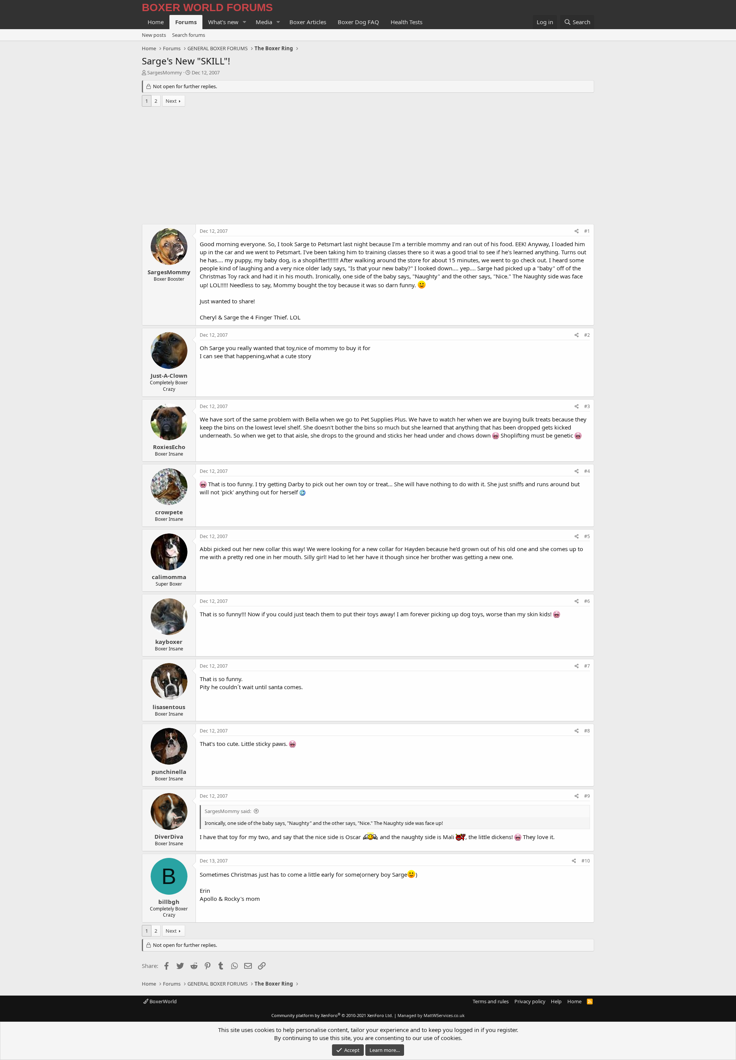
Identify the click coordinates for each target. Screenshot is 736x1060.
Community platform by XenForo (332, 1015)
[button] (244, 22)
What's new (223, 22)
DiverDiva (168, 836)
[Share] (577, 231)
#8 (587, 731)
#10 (586, 861)
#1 (587, 231)
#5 (587, 536)
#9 (587, 796)
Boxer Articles (307, 22)
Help (556, 1001)
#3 (587, 406)
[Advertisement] (368, 166)
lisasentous (169, 707)
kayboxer (168, 641)
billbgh (168, 901)
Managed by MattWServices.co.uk (431, 1015)
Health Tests (406, 22)
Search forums (188, 34)
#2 (587, 335)
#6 (587, 601)
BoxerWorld (162, 1001)
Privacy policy (529, 1001)
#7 (587, 666)
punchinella (168, 771)
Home (156, 22)
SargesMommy (164, 72)
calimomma (169, 577)
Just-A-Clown (169, 375)
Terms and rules (491, 1001)
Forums (186, 22)
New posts (154, 34)
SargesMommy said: (228, 811)
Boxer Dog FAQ (358, 22)
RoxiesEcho (169, 447)
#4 (587, 471)
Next (171, 100)
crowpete (169, 512)
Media (264, 22)
